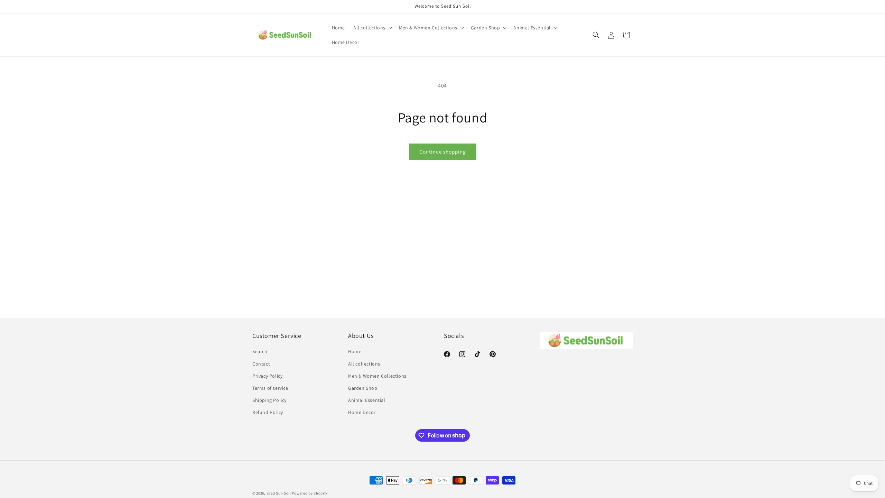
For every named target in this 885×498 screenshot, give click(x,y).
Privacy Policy (267, 376)
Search (260, 351)
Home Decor (362, 412)
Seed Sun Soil (279, 493)
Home (354, 351)
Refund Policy (267, 412)
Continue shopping (442, 151)
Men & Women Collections (377, 376)
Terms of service (270, 388)
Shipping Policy (269, 400)
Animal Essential (366, 400)
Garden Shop (363, 388)
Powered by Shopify (309, 493)
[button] (372, 27)
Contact (261, 364)
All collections (364, 364)
